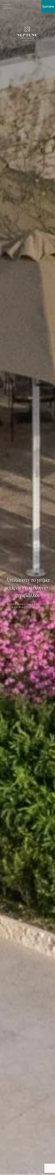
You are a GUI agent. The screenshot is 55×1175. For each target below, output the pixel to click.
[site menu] (7, 6)
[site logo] (27, 34)
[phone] (24, 6)
